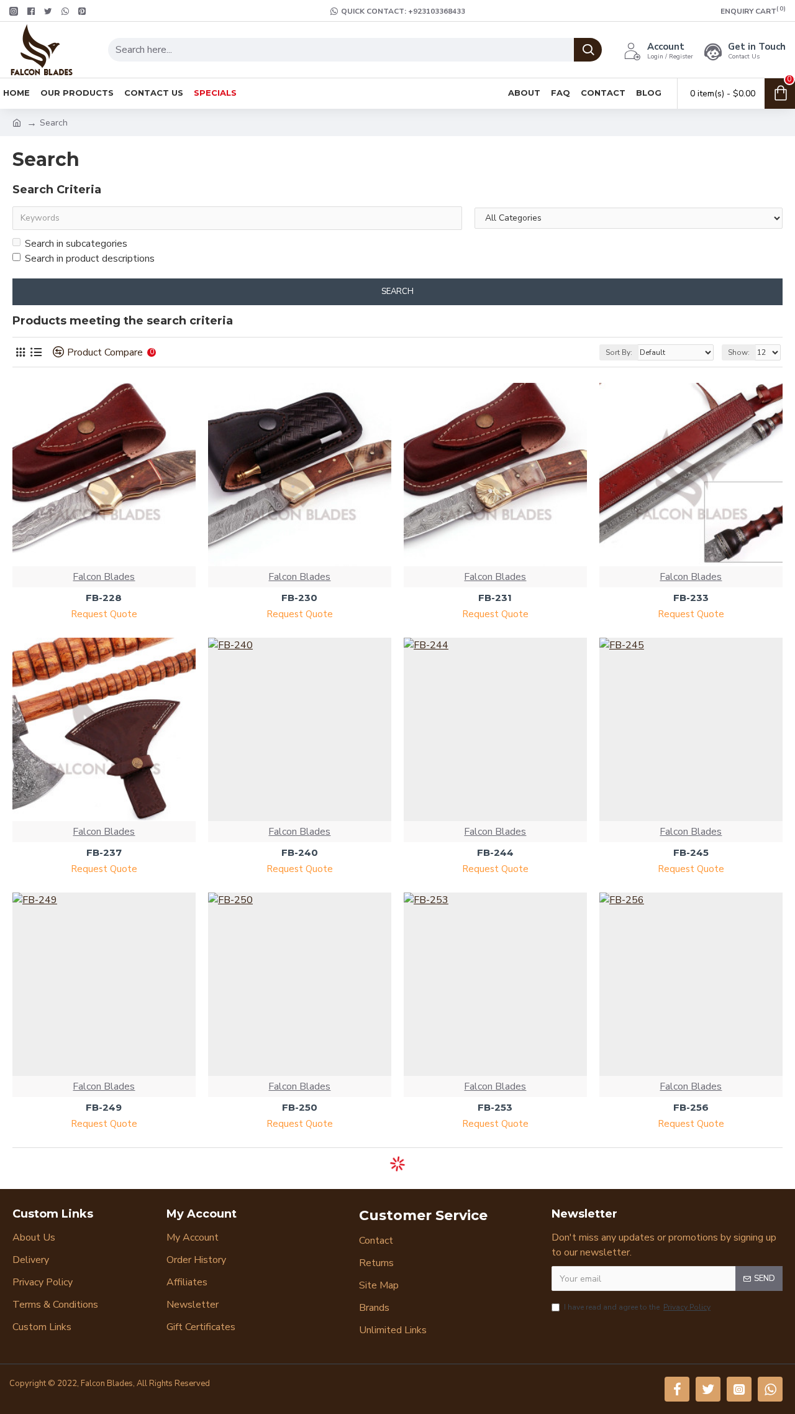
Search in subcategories (76, 243)
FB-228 (104, 598)
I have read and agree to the (637, 1307)
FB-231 (495, 598)
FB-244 (495, 852)
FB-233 (691, 598)
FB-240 (299, 852)
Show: (739, 352)
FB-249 (104, 1107)
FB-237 (104, 852)
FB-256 (691, 1107)
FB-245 (691, 852)
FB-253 (495, 1107)
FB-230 (299, 598)
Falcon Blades (104, 577)
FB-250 (299, 1107)
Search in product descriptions (90, 258)
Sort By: (619, 352)
